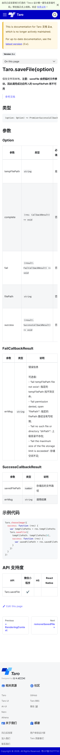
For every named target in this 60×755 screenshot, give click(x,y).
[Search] (55, 14)
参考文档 (10, 96)
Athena (5, 717)
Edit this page (14, 606)
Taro (4, 695)
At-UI (4, 706)
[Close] (57, 5)
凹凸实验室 (7, 732)
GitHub (33, 695)
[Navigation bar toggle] (4, 14)
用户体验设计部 (37, 732)
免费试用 (41, 7)
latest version (14, 43)
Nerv (4, 712)
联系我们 (6, 744)
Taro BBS (34, 700)
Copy (52, 117)
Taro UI (5, 700)
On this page (11, 61)
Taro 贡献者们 (37, 738)
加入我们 (6, 738)
